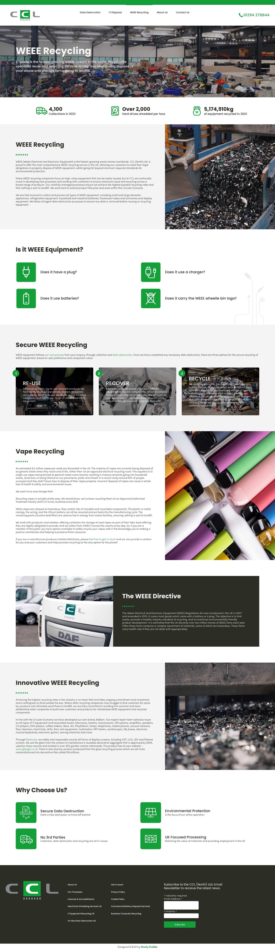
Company (170, 911)
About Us (162, 12)
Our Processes (75, 892)
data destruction (122, 355)
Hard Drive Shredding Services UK (85, 906)
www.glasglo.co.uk (27, 749)
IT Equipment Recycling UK (81, 913)
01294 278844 (256, 14)
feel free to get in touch (102, 539)
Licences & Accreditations (81, 899)
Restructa (31, 739)
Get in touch (117, 884)
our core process (54, 355)
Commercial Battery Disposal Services (130, 906)
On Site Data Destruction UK (82, 920)
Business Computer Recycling (126, 913)
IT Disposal (115, 12)
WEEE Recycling (139, 12)
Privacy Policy (118, 892)
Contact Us (182, 12)
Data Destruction (90, 12)
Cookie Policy (117, 899)
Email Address (173, 898)
